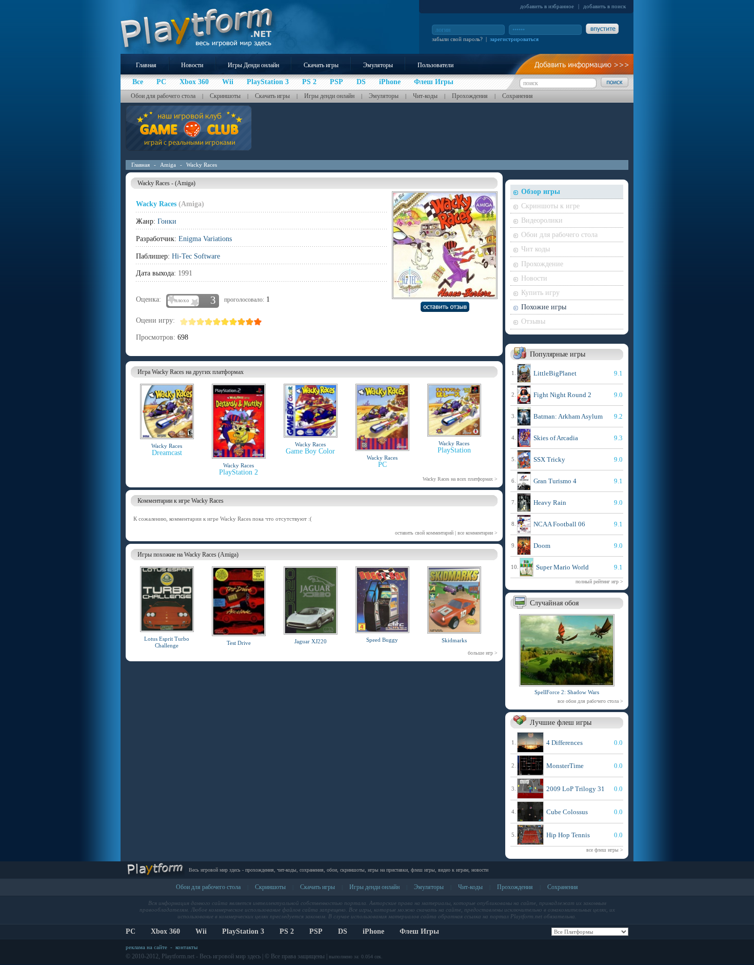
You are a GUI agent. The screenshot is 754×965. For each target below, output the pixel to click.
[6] (225, 321)
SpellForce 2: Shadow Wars (566, 692)
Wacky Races (201, 165)
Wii (201, 931)
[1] (184, 321)
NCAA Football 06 (559, 524)
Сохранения (517, 96)
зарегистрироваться (514, 39)
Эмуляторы (378, 65)
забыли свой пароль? (457, 39)
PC (130, 931)
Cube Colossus (567, 812)
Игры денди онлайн (329, 96)
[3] (200, 321)
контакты (186, 947)
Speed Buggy (382, 640)
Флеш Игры (419, 931)
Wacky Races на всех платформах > (460, 479)
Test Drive (239, 643)
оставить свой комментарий (424, 533)
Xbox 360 (165, 931)
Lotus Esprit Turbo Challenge (166, 642)
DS (342, 931)
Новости (192, 65)
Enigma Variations (205, 239)
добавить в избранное (547, 6)
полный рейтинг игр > (599, 581)
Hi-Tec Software (196, 256)
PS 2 (287, 931)
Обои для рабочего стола (163, 96)
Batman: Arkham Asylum (568, 416)
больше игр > (483, 653)
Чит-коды (425, 96)
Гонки (166, 221)
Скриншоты (225, 96)
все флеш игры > (604, 850)
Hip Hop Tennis (568, 835)
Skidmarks (454, 640)
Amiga (168, 165)
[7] (233, 321)
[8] (241, 321)
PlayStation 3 (243, 931)
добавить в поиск (604, 6)
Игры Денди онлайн (253, 65)
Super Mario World (562, 567)
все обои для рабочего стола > (590, 701)
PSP (316, 931)
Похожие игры (543, 307)
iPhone (373, 931)
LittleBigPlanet (555, 373)
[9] (250, 321)
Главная (146, 65)
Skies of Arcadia (555, 438)
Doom (541, 545)
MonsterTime (565, 766)
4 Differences (564, 742)
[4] (209, 321)
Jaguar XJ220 (310, 641)
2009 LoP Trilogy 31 (575, 789)
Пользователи (435, 65)
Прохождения (470, 96)
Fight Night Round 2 (562, 395)
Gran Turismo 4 (555, 481)
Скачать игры (321, 65)
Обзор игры (540, 191)
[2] (192, 321)
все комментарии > (478, 533)
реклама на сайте (146, 947)
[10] (258, 321)
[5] (217, 321)
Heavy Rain (549, 502)
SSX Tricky (549, 459)
